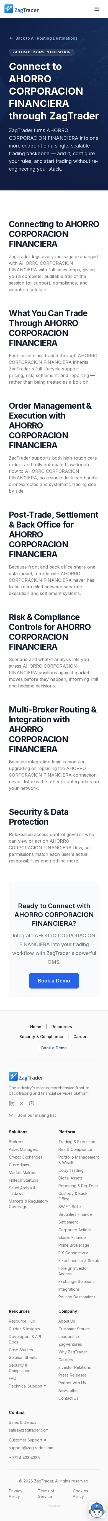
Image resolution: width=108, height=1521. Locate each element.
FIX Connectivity (73, 1252)
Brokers (16, 1141)
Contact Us (68, 1398)
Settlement (68, 1222)
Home (35, 1026)
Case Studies (21, 1349)
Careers (81, 1036)
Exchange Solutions (76, 1281)
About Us (66, 1321)
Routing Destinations (77, 1297)
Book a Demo (54, 981)
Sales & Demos (22, 1422)
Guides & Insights (24, 1328)
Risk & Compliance (75, 1149)
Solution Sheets (23, 1357)
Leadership (68, 1336)
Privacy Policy (15, 1494)
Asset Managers (23, 1149)
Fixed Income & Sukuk (78, 1260)
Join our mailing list (37, 1115)
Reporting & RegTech (78, 1185)
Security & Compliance (41, 1036)
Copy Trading (71, 1170)
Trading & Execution (76, 1141)
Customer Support (25, 1440)
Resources (62, 1026)
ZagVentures (70, 1344)
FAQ (12, 1378)
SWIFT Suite (69, 1206)
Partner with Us (72, 1382)
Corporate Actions (75, 1229)
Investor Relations (74, 1367)
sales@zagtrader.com (28, 1430)
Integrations (69, 1289)
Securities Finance (75, 1214)
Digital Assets (70, 1178)
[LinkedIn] (11, 1103)
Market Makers (22, 1172)
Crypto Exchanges (26, 1157)
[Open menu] (97, 8)
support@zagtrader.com (31, 1447)
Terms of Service (46, 1494)
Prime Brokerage (73, 1245)
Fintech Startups (23, 1180)
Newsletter (68, 1390)
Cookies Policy (80, 1494)
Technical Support (25, 1386)
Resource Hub (22, 1321)
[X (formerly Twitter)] (21, 1103)
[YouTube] (31, 1103)
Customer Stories (74, 1328)
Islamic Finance (72, 1237)
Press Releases (72, 1375)
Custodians (19, 1164)
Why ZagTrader (72, 1352)
